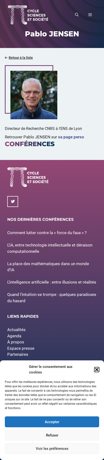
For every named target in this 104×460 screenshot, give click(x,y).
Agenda (14, 335)
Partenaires (17, 354)
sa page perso (71, 137)
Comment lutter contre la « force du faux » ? (47, 232)
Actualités (16, 329)
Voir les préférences (52, 448)
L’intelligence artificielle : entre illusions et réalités (51, 282)
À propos (15, 342)
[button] (96, 369)
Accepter (52, 422)
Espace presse (20, 348)
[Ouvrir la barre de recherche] (76, 15)
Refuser (52, 435)
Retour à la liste (21, 58)
